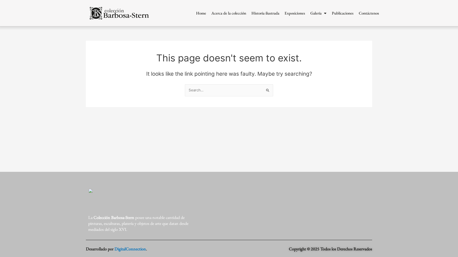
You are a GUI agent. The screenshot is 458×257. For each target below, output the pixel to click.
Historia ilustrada (265, 13)
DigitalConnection (130, 249)
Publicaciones (343, 13)
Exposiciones (295, 13)
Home (201, 13)
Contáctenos (369, 13)
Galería (316, 13)
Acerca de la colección (228, 13)
